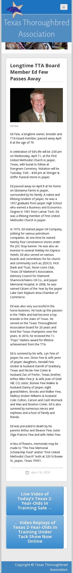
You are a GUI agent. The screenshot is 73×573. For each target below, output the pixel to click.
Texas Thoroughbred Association (37, 28)
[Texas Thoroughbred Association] (15, 10)
